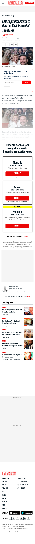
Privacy (30, 524)
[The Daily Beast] (16, 3)
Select (17, 173)
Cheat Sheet (5, 478)
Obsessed (5, 485)
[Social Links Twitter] (13, 518)
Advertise (21, 524)
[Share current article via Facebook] (3, 44)
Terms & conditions (7, 528)
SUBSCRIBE (29, 2)
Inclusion (21, 526)
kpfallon (13, 290)
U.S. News (4, 502)
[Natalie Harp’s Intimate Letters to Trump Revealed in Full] (28, 314)
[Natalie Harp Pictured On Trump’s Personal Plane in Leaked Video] (28, 337)
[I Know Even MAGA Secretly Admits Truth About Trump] (28, 359)
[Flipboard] (28, 518)
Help (26, 524)
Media (3, 491)
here (28, 296)
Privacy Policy (7, 86)
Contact (8, 524)
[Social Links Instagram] (17, 518)
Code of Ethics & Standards (10, 526)
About (3, 524)
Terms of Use (24, 85)
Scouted (4, 508)
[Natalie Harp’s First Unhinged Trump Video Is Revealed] (28, 326)
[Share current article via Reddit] (16, 44)
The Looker (5, 488)
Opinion (4, 505)
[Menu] (4, 3)
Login (26, 236)
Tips (13, 524)
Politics (4, 481)
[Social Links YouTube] (21, 518)
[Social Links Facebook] (10, 518)
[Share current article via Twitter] (7, 44)
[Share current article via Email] (11, 44)
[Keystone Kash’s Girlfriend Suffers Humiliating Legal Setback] (28, 348)
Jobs (16, 524)
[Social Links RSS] (24, 518)
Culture (4, 498)
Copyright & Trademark (20, 528)
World (4, 495)
